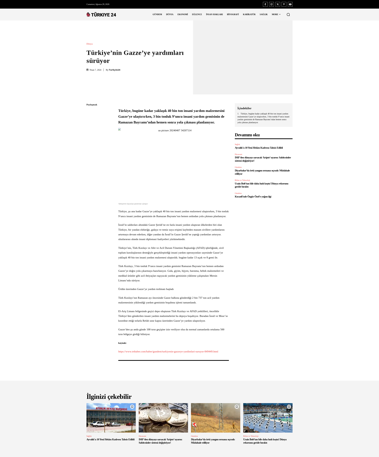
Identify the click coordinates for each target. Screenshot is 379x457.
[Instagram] (271, 4)
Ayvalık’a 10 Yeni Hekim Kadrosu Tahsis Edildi (259, 147)
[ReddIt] (89, 140)
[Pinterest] (284, 4)
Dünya (89, 44)
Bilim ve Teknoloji (242, 180)
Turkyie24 (114, 70)
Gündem (238, 167)
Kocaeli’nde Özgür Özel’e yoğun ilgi (253, 196)
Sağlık (237, 144)
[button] (288, 14)
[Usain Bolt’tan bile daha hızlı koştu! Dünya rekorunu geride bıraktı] (268, 418)
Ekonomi (238, 154)
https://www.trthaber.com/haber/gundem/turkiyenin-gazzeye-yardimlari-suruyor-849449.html (168, 351)
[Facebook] (265, 4)
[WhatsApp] (89, 133)
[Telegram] (89, 147)
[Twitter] (277, 4)
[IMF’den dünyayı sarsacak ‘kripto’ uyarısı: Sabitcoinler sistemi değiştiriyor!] (163, 418)
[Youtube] (290, 4)
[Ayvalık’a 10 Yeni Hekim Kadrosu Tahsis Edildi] (111, 418)
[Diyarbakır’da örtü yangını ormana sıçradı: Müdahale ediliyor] (215, 418)
